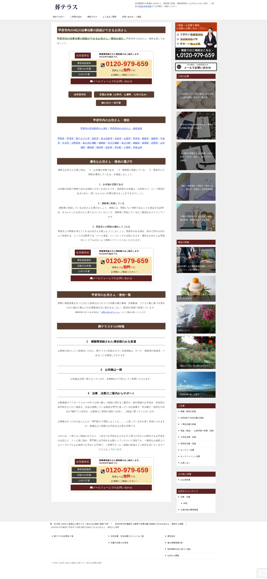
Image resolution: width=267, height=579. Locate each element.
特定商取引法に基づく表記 (179, 549)
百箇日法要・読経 (188, 443)
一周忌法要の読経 (188, 424)
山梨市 (127, 138)
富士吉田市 (106, 138)
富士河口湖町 (89, 143)
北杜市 (118, 138)
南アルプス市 (83, 138)
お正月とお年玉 (185, 298)
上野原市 (76, 143)
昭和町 (102, 143)
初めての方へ (59, 17)
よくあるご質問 (109, 17)
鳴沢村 (99, 147)
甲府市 (61, 138)
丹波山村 (137, 147)
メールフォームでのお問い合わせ (112, 81)
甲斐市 (70, 138)
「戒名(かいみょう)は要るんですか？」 (195, 366)
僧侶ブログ (92, 17)
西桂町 (90, 147)
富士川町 (126, 143)
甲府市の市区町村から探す (94, 128)
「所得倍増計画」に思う (188, 394)
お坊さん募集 (173, 555)
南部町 (145, 143)
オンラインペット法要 (190, 456)
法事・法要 (185, 497)
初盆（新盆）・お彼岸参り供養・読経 (197, 430)
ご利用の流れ (76, 17)
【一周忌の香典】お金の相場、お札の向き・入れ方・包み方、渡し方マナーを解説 (196, 156)
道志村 (109, 147)
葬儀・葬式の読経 (188, 411)
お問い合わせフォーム (110, 312)
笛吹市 (95, 138)
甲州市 (136, 138)
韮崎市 (154, 138)
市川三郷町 (113, 143)
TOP (80, 524)
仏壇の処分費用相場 (189, 510)
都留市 (145, 138)
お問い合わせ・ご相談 (131, 17)
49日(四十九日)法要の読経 (192, 418)
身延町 (136, 143)
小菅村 (127, 147)
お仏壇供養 (185, 480)
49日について (184, 330)
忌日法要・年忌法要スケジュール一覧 (127, 536)
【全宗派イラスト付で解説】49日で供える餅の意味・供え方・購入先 (196, 95)
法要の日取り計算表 (119, 543)
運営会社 (171, 536)
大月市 (65, 143)
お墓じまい (185, 463)
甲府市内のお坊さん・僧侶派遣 (126, 128)
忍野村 (154, 143)
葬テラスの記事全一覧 (63, 536)
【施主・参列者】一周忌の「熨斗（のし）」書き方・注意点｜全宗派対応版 (196, 187)
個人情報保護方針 (175, 543)
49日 (185, 503)
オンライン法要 (187, 450)
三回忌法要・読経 (188, 437)
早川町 (118, 147)
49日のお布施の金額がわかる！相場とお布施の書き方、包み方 (196, 126)
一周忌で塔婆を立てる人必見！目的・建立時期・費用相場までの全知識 (196, 218)
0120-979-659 (145, 6)
